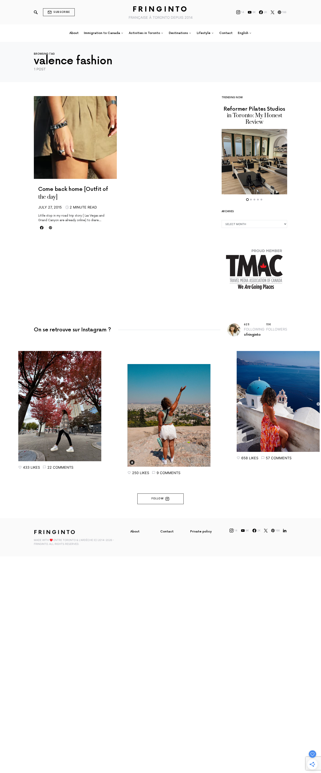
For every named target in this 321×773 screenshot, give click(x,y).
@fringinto (252, 335)
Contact (167, 531)
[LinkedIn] (284, 530)
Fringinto (161, 9)
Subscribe (62, 12)
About (135, 531)
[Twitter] (272, 12)
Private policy (201, 531)
